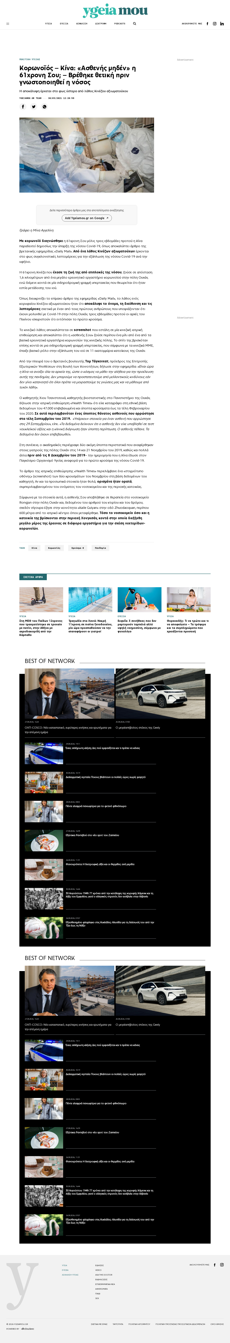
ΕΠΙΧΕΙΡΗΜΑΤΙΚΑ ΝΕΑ (105, 1284)
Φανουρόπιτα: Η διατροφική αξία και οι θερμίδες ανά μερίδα (100, 864)
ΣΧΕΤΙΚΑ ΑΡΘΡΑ (33, 577)
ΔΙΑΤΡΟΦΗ (100, 23)
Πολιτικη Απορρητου (139, 1324)
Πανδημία (100, 548)
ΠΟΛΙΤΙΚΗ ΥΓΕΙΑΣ (29, 59)
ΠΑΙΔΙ (97, 1293)
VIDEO (98, 1270)
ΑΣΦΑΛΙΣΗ (81, 23)
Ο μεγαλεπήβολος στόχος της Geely (138, 727)
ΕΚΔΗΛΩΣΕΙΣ (101, 1279)
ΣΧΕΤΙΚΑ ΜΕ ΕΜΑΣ (99, 1324)
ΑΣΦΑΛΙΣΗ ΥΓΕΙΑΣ (70, 1274)
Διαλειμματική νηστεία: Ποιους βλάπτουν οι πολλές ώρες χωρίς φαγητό (106, 777)
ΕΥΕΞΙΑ (64, 23)
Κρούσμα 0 (78, 548)
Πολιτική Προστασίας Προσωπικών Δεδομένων (180, 1324)
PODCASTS (119, 23)
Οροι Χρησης (217, 1324)
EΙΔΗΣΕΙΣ (99, 1265)
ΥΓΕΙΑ (48, 23)
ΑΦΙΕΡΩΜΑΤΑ (101, 1289)
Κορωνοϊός (54, 548)
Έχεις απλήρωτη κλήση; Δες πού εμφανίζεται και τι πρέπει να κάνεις (103, 748)
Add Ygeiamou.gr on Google (84, 218)
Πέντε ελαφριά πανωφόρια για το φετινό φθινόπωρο (96, 806)
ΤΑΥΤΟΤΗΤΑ (118, 1324)
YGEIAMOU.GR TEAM (30, 98)
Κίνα (34, 548)
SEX (97, 1298)
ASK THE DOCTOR (103, 1274)
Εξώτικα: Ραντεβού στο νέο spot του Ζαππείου (92, 835)
